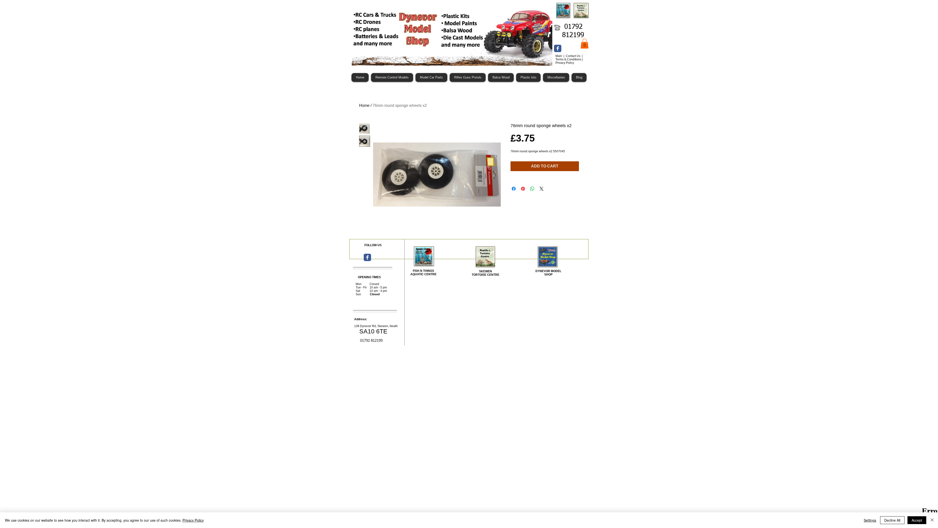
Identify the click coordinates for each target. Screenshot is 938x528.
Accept (917, 520)
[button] (584, 44)
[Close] (932, 520)
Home (364, 105)
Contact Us (573, 56)
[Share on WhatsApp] (532, 189)
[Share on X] (541, 189)
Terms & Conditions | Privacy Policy (569, 61)
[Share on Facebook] (514, 189)
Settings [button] (870, 520)
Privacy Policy (193, 520)
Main (559, 56)
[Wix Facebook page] (557, 48)
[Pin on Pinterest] (523, 189)
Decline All (892, 520)
